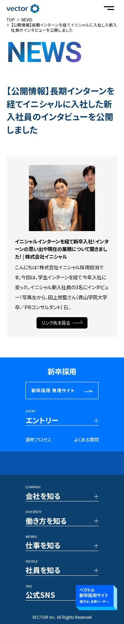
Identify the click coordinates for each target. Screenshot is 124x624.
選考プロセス (38, 439)
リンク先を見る (55, 322)
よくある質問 (86, 439)
